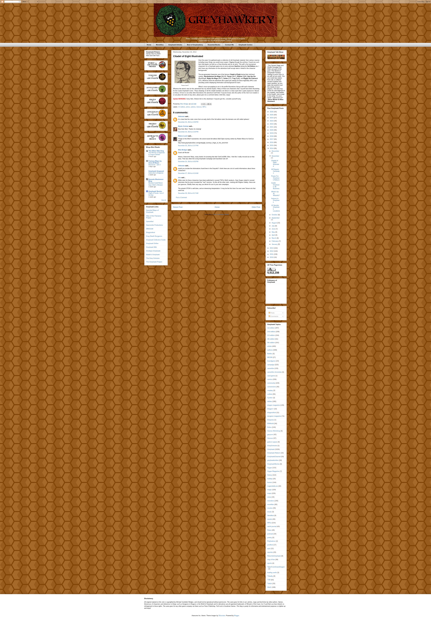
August (274, 223)
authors (193, 107)
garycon (270, 434)
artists (188, 107)
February (275, 241)
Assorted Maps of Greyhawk (152, 211)
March (274, 238)
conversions (271, 387)
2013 (272, 248)
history (269, 475)
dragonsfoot (271, 412)
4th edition (271, 339)
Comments (274, 316)
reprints (270, 552)
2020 (272, 130)
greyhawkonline (272, 460)
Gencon (199, 107)
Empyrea (270, 420)
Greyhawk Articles (175, 45)
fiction (269, 427)
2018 (272, 136)
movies (269, 508)
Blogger (236, 615)
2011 (272, 254)
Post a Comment (181, 197)
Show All (163, 200)
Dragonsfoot (150, 232)
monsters (270, 501)
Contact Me (229, 45)
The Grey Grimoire (152, 258)
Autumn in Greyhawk (275, 200)
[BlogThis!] (204, 104)
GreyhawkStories (273, 464)
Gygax (269, 468)
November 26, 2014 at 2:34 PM (188, 132)
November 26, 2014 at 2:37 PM (188, 145)
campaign (270, 364)
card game (271, 376)
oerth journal (271, 526)
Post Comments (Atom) (221, 214)
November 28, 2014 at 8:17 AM (188, 193)
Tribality (270, 576)
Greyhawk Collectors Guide (156, 240)
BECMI (269, 357)
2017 (272, 139)
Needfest (270, 515)
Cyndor (270, 398)
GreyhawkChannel (273, 456)
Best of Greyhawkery (195, 45)
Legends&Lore (272, 486)
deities (269, 401)
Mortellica (160, 45)
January (275, 244)
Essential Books (214, 45)
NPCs (204, 107)
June (274, 229)
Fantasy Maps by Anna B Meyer (155, 162)
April (273, 235)
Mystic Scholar (183, 126)
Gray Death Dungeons (154, 236)
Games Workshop (273, 431)
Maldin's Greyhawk (153, 254)
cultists (269, 394)
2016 (272, 142)
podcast (270, 534)
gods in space (272, 442)
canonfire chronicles (274, 372)
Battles (269, 354)
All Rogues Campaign (275, 171)
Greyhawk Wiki (151, 247)
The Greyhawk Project (154, 262)
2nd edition (271, 331)
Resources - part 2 (154, 164)
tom (179, 177)
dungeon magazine (274, 416)
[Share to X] (206, 104)
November (275, 156)
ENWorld (270, 423)
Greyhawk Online (152, 243)
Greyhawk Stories (155, 191)
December (275, 151)
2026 (272, 112)
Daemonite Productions (154, 225)
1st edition (271, 328)
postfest (270, 545)
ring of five (271, 559)
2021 (272, 127)
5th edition (271, 342)
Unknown (181, 116)
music (269, 512)
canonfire (270, 368)
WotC (269, 587)
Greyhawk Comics (245, 45)
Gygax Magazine (273, 471)
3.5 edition (181, 107)
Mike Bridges (182, 150)
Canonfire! (150, 221)
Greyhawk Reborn (273, 453)
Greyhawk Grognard (156, 171)
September (276, 218)
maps (269, 493)
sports (269, 563)
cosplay (270, 390)
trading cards (272, 572)
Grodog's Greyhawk (153, 251)
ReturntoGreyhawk (274, 556)
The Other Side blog (156, 151)
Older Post (256, 207)
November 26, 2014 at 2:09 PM (188, 122)
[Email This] (202, 104)
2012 (272, 251)
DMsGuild (149, 229)
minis (269, 497)
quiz (268, 548)
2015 (272, 145)
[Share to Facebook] (208, 104)
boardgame (271, 361)
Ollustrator (222, 615)
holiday (269, 479)
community (271, 383)
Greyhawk (271, 449)
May (273, 232)
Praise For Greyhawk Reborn (275, 178)
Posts (272, 313)
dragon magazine (273, 405)
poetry (269, 537)
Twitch (269, 583)
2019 (272, 133)
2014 (272, 148)
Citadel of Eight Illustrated (275, 163)
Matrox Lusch (183, 136)
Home (149, 45)
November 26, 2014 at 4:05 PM (188, 161)
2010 (272, 257)
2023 (272, 121)
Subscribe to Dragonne (155, 173)
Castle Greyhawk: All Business (275, 185)
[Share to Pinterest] (210, 104)
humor (269, 482)
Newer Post (177, 207)
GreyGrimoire (272, 445)
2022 (272, 124)
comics (269, 379)
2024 (272, 118)
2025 (272, 115)
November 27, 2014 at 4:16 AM (188, 173)
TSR (268, 580)
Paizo (269, 530)
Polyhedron (271, 541)
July (273, 226)
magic (269, 490)
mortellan (270, 504)
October (275, 215)
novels (269, 519)
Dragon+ (270, 409)
